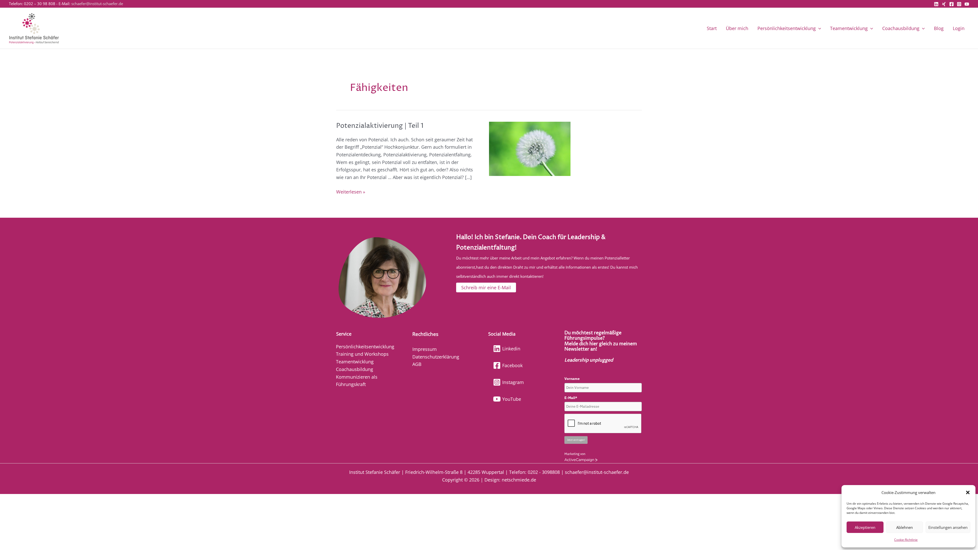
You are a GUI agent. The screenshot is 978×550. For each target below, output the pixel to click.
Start (712, 28)
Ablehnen (904, 527)
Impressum (424, 349)
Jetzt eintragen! (576, 440)
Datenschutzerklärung (435, 357)
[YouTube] (967, 4)
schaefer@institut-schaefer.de (97, 3)
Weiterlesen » (350, 191)
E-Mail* (570, 397)
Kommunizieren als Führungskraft (356, 381)
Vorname (572, 378)
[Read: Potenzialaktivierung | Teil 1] (529, 148)
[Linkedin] (936, 4)
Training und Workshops (362, 354)
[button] (967, 492)
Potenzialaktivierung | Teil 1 (380, 125)
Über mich (737, 28)
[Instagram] (959, 4)
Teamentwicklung (849, 28)
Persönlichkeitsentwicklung (786, 28)
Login (959, 28)
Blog (939, 28)
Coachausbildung (900, 28)
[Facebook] (951, 4)
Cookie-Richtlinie (906, 540)
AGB (417, 364)
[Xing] (944, 4)
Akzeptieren (865, 527)
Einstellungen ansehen (948, 527)
